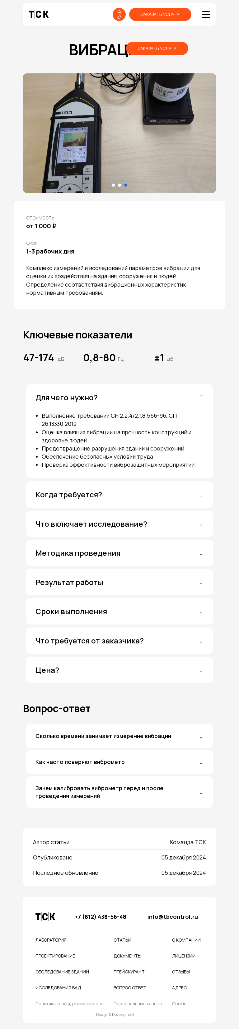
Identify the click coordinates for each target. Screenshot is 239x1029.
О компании (186, 940)
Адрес (179, 988)
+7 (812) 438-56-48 (100, 916)
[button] (160, 14)
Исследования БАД (58, 988)
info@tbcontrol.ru (173, 916)
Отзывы (181, 972)
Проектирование (55, 956)
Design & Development (115, 1014)
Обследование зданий (62, 972)
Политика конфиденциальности (69, 1004)
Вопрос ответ (130, 988)
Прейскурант (129, 972)
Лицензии (183, 956)
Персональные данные (138, 1004)
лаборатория (51, 940)
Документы (127, 956)
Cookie (179, 1004)
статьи (122, 940)
